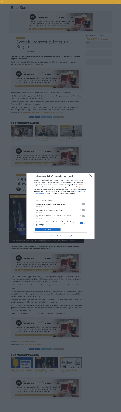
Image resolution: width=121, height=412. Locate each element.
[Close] (91, 176)
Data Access (60, 236)
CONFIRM (47, 229)
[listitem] (60, 200)
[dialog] (60, 206)
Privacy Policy (70, 236)
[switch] (82, 204)
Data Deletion (50, 236)
